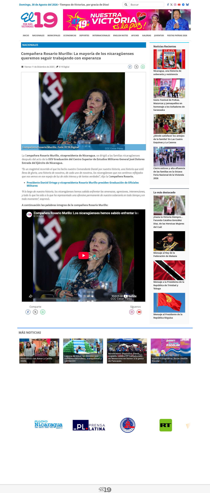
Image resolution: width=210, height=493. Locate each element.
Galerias (146, 35)
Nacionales (38, 35)
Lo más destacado (164, 192)
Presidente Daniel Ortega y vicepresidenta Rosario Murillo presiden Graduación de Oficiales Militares (83, 184)
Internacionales (101, 35)
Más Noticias (30, 332)
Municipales (54, 35)
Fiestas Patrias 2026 (177, 35)
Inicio (26, 35)
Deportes (84, 35)
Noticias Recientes (164, 46)
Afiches (135, 35)
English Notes (120, 35)
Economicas (69, 35)
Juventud (159, 35)
